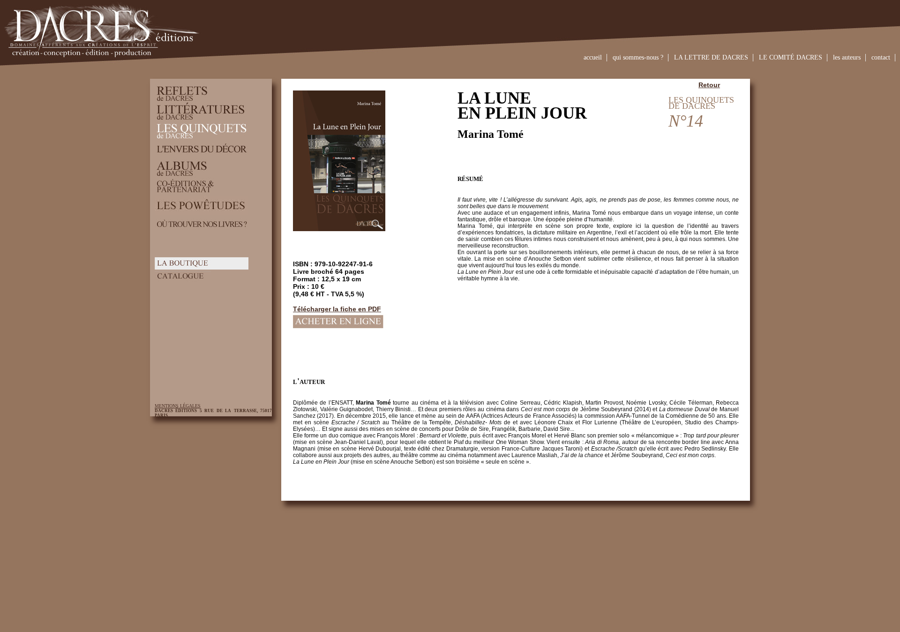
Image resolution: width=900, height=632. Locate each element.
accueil (593, 57)
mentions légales (178, 405)
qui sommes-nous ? (638, 57)
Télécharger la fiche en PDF (337, 309)
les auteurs (847, 57)
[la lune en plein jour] (377, 229)
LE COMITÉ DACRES (790, 57)
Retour (709, 85)
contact (880, 57)
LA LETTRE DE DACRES (711, 57)
